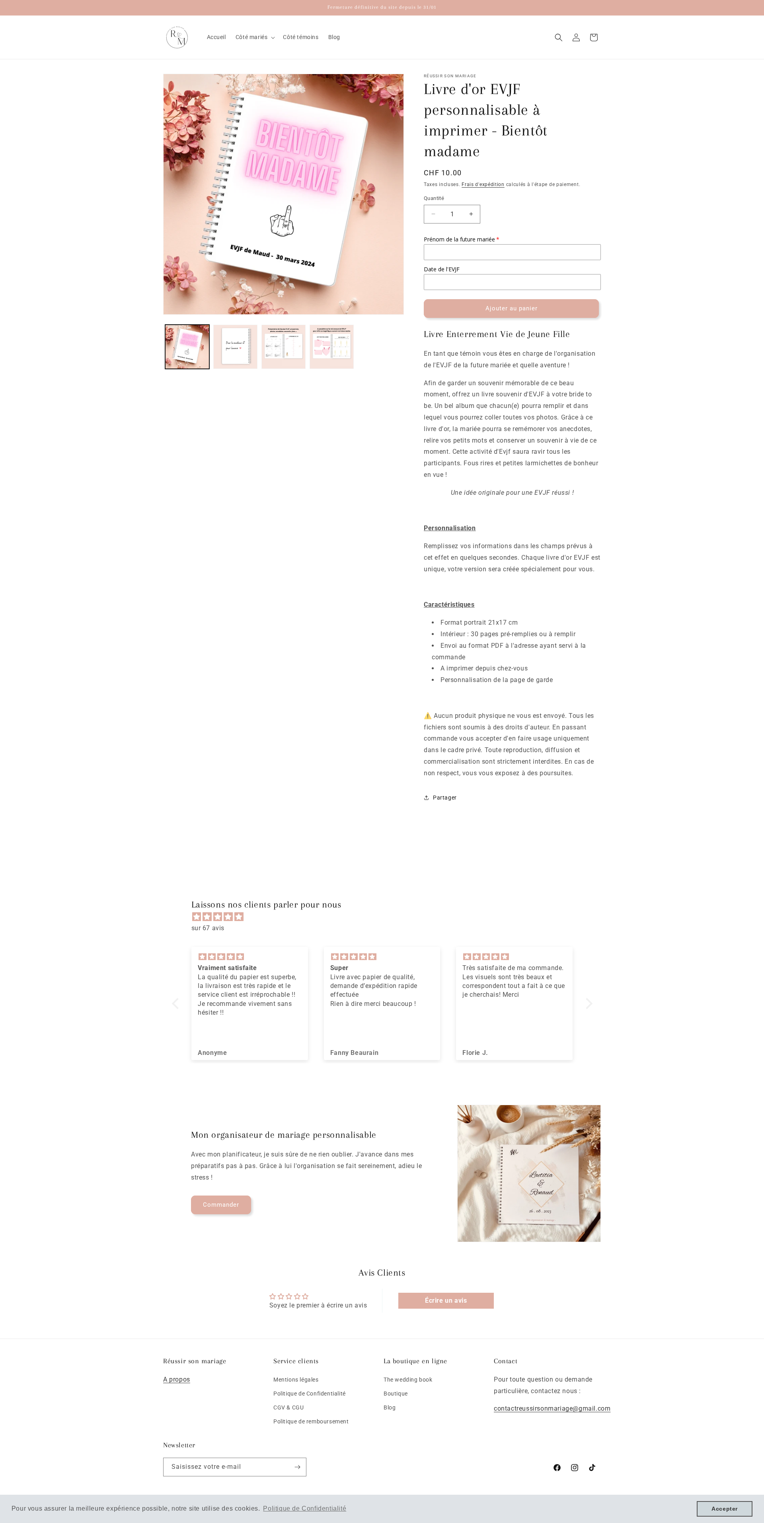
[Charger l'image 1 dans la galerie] (187, 347)
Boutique (396, 1393)
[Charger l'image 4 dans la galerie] (332, 347)
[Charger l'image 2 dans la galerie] (235, 347)
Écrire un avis (446, 1300)
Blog (390, 1407)
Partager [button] (445, 797)
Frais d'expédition (483, 184)
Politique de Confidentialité (309, 1393)
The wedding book (408, 1379)
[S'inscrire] (297, 1467)
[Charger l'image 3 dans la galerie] (283, 347)
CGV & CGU (288, 1407)
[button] (255, 37)
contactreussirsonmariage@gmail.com (552, 1408)
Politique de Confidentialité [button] (304, 1508)
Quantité (434, 198)
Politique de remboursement (311, 1421)
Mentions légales (296, 1379)
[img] (386, 917)
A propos (176, 1379)
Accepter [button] (724, 1508)
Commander (221, 1204)
